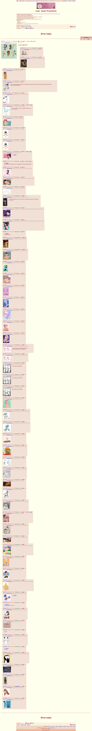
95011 (5, 309)
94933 (5, 167)
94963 (5, 231)
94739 (5, 127)
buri (54, 726)
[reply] (23, 41)
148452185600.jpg (9, 106)
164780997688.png (9, 675)
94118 (5, 81)
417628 (5, 409)
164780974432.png (9, 653)
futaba (57, 726)
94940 (5, 195)
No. (1, 41)
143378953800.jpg (9, 82)
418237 (5, 664)
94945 (5, 219)
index (27, 26)
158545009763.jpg (9, 480)
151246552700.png (9, 238)
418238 (5, 674)
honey (74, 726)
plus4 (51, 726)
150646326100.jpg (9, 197)
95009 (5, 285)
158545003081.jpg (9, 458)
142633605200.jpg (26, 58)
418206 (5, 608)
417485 (5, 385)
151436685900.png (9, 262)
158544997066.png (9, 446)
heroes (68, 726)
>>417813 (34, 41)
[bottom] (85, 39)
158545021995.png (9, 537)
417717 (5, 568)
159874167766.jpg (9, 593)
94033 (3, 41)
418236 (5, 652)
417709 (5, 479)
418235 (5, 646)
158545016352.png (9, 513)
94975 (5, 237)
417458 (5, 362)
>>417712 (7, 604)
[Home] (17, 1)
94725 (5, 116)
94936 (5, 186)
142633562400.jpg (26, 49)
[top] (82, 39)
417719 (5, 580)
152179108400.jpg (9, 346)
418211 (5, 620)
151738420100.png (9, 322)
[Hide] (20, 41)
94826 (5, 161)
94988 (5, 261)
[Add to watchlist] (18, 41)
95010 (5, 297)
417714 (5, 535)
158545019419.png (9, 525)
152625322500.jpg (9, 387)
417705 (5, 433)
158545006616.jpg (9, 468)
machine (64, 726)
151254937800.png (9, 250)
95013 (5, 332)
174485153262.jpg (9, 687)
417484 (5, 374)
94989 (5, 273)
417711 (5, 500)
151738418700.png (9, 310)
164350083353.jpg (9, 609)
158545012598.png (9, 501)
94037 (5, 69)
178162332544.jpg (9, 699)
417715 (5, 544)
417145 (5, 344)
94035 (23, 48)
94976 (5, 249)
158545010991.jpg (9, 489)
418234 (5, 634)
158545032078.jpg (9, 569)
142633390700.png (7, 42)
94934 (5, 177)
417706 (5, 445)
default (48, 726)
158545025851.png (9, 545)
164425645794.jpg (9, 621)
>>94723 (6, 648)
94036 (23, 57)
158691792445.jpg (9, 581)
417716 (5, 556)
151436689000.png (9, 274)
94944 (5, 207)
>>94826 (30, 151)
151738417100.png (9, 298)
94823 (5, 151)
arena (71, 726)
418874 (5, 686)
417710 (5, 488)
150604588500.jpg (9, 168)
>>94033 (14, 154)
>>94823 (31, 41)
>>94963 (30, 161)
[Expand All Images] (21, 41)
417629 (5, 421)
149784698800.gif (9, 152)
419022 (5, 698)
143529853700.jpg (9, 94)
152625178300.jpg (9, 375)
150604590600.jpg (9, 178)
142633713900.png (9, 70)
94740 (5, 139)
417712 (5, 512)
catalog (30, 26)
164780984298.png (9, 665)
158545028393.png (9, 557)
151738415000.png (9, 286)
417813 (5, 592)
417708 (5, 467)
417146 (5, 353)
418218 (5, 629)
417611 (5, 397)
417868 (5, 602)
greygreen (60, 726)
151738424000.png (9, 334)
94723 (5, 104)
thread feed (73, 26)
